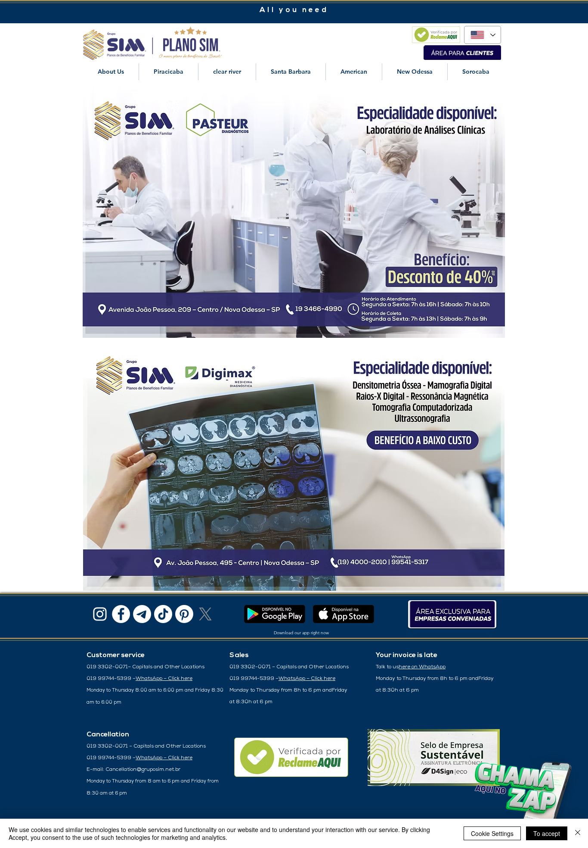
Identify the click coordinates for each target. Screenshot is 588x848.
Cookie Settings (492, 833)
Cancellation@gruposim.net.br (142, 769)
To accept (546, 833)
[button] (111, 71)
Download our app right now (301, 633)
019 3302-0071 (107, 667)
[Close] (578, 833)
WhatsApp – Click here (164, 678)
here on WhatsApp (422, 667)
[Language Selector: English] (482, 35)
